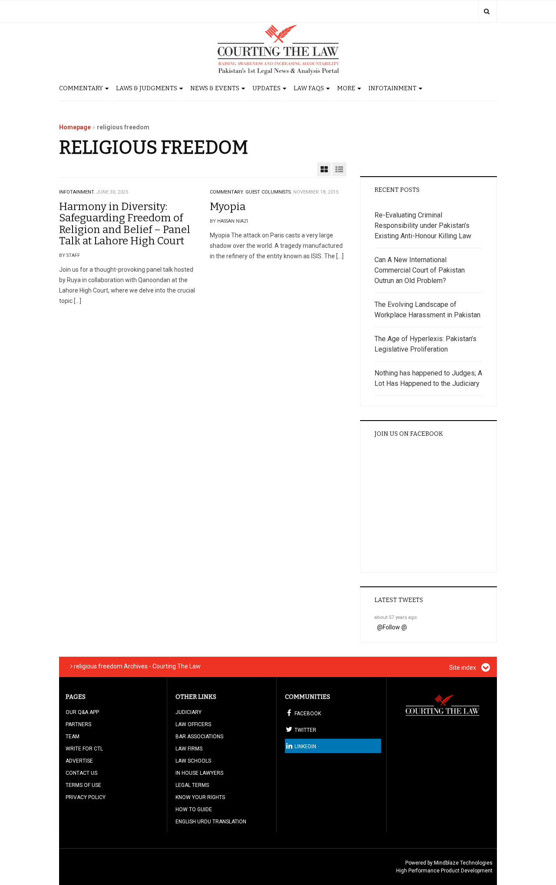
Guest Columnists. (268, 192)
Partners (78, 724)
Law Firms (188, 749)
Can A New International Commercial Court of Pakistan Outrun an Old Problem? (419, 270)
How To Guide (193, 809)
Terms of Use (83, 785)
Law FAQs (309, 88)
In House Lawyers (199, 773)
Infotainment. (77, 192)
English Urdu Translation (210, 822)
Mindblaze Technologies (463, 863)
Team (72, 737)
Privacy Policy (86, 797)
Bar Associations (199, 737)
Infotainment (392, 88)
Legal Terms (192, 785)
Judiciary (188, 712)
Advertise (79, 761)
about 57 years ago (395, 617)
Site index (463, 667)
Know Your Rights (200, 797)
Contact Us (81, 773)
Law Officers (193, 724)
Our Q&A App (82, 712)
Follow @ (395, 627)
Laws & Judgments (146, 88)
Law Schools (193, 761)
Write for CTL (84, 749)
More (346, 88)
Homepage (75, 127)
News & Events (214, 88)
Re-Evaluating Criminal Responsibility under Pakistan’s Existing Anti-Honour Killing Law (422, 225)
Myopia (227, 207)
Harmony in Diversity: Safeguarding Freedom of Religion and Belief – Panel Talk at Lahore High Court (124, 224)
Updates (266, 88)
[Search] (486, 11)
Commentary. (227, 192)
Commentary (81, 88)
